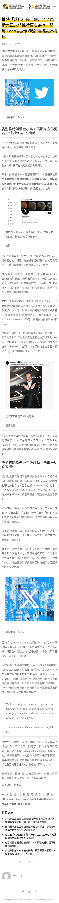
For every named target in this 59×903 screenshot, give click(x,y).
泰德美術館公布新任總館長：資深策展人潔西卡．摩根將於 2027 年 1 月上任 (30, 852)
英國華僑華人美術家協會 (26, 899)
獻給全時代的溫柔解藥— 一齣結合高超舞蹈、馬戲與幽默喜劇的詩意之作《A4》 (30, 836)
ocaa (4, 43)
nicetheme (51, 899)
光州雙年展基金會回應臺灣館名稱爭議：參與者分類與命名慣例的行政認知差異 (30, 828)
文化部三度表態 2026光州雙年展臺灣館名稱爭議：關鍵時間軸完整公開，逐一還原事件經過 (31, 820)
